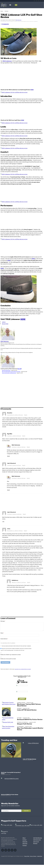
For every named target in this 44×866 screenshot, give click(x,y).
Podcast (25, 845)
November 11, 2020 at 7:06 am (15, 530)
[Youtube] (38, 1)
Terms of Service (33, 856)
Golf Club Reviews (37, 838)
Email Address (4, 638)
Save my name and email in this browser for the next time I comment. (16, 645)
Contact (24, 839)
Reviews (6, 11)
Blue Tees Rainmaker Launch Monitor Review (11, 371)
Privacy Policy (26, 856)
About (24, 838)
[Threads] (42, 1)
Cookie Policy (39, 856)
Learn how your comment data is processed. (23, 669)
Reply (25, 415)
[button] (10, 5)
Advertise (25, 843)
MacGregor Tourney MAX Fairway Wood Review (29, 705)
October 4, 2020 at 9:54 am (18, 478)
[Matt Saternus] (8, 333)
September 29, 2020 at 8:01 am (15, 415)
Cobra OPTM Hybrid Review (27, 710)
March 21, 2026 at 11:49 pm (19, 582)
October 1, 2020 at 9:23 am (14, 435)
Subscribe (25, 841)
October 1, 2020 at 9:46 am (18, 447)
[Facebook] (34, 1)
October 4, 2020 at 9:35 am (14, 465)
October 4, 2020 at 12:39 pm (14, 514)
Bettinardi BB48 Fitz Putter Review (30, 719)
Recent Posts (5, 324)
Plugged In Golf (2, 11)
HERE (32, 89)
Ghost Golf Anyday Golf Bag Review (9, 372)
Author (4, 322)
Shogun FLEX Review (6, 370)
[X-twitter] (36, 1)
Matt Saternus (5, 341)
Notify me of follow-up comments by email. (11, 654)
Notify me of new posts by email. (8, 658)
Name (2, 633)
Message (3, 621)
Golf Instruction (37, 839)
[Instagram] (40, 1)
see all (19, 368)
